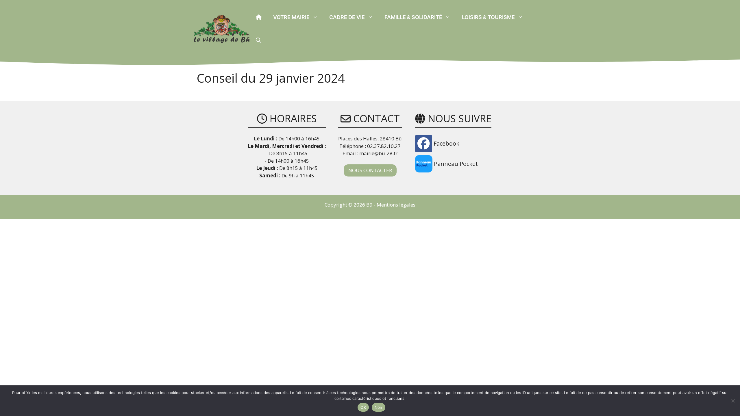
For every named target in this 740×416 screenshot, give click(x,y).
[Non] (733, 401)
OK (363, 407)
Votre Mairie (291, 17)
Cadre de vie (347, 17)
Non (378, 407)
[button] (258, 40)
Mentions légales (396, 204)
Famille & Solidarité (413, 17)
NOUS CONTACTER (370, 170)
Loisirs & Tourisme (488, 17)
